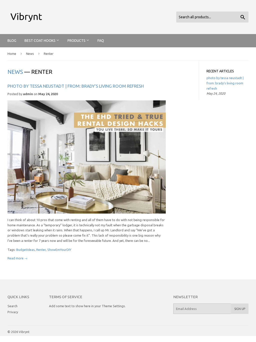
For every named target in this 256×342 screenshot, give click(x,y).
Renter (41, 249)
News (30, 53)
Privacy (13, 312)
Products (77, 41)
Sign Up (239, 308)
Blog (12, 41)
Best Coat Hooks (40, 41)
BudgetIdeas (25, 249)
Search (13, 306)
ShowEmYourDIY (59, 249)
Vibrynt (24, 331)
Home (12, 53)
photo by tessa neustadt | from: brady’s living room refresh (76, 86)
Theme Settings (113, 306)
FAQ (101, 41)
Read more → (18, 258)
